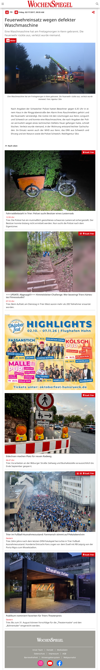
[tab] (11, 40)
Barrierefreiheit (31, 657)
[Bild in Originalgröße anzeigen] (50, 68)
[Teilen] (93, 12)
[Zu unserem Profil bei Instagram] (40, 663)
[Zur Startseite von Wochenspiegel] (50, 4)
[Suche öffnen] (97, 4)
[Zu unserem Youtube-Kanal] (50, 663)
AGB (64, 653)
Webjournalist (70, 657)
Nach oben (12, 146)
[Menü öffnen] (2, 4)
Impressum (54, 653)
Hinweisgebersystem (51, 657)
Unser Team (37, 650)
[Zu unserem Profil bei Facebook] (59, 663)
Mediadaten (62, 650)
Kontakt (50, 650)
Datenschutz (39, 653)
